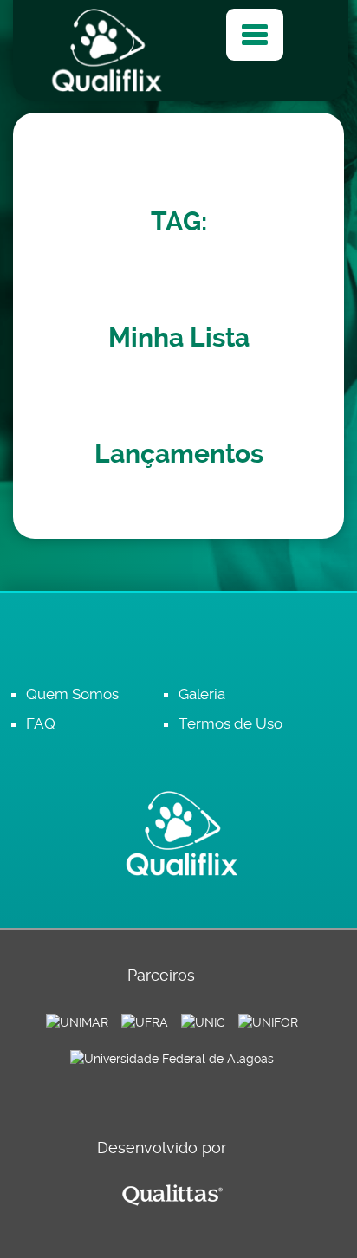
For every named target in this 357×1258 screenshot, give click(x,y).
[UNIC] (203, 1022)
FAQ (40, 723)
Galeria (201, 694)
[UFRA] (144, 1022)
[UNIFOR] (268, 1022)
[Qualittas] (172, 1195)
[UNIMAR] (77, 1022)
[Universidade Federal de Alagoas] (172, 1057)
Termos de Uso (230, 723)
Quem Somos (72, 694)
